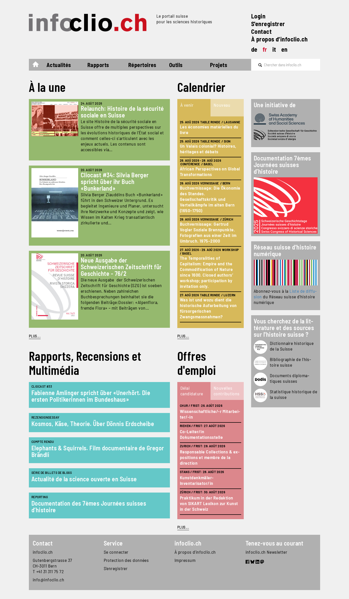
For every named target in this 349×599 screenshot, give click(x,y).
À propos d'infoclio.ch (195, 552)
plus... (183, 336)
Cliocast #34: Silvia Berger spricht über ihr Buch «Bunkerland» (115, 181)
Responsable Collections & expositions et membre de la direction (210, 457)
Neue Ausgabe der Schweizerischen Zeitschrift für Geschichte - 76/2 (121, 266)
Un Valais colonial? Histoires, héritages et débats (208, 148)
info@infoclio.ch (48, 579)
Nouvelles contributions (227, 390)
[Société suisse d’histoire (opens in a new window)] (286, 135)
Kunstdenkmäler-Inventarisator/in (197, 480)
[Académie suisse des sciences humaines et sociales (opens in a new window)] (286, 119)
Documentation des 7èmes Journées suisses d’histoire (88, 506)
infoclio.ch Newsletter (266, 552)
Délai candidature (191, 390)
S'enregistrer (268, 23)
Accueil (38, 65)
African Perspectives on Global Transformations (210, 171)
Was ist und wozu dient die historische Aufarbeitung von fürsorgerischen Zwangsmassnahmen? (208, 308)
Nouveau (222, 105)
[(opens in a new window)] (286, 273)
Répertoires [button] (142, 64)
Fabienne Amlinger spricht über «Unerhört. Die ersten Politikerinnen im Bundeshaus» (90, 396)
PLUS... (35, 336)
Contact (261, 31)
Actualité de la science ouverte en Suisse (84, 479)
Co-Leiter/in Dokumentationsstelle (201, 434)
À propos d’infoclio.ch (279, 39)
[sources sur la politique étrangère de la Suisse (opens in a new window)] (260, 379)
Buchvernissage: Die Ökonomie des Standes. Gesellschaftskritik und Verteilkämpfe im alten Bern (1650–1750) (210, 199)
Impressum (185, 560)
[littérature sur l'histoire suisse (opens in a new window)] (260, 363)
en (284, 49)
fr (265, 49)
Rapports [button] (98, 64)
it (274, 49)
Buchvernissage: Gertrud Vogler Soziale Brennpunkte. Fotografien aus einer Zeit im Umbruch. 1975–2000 (208, 232)
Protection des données (126, 560)
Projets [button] (218, 64)
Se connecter (116, 552)
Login (258, 16)
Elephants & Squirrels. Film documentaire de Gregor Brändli (97, 451)
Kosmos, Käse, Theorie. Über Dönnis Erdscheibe (92, 423)
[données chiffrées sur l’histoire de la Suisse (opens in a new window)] (260, 395)
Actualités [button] (58, 64)
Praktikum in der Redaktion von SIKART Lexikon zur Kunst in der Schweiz (209, 503)
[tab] (194, 107)
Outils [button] (176, 64)
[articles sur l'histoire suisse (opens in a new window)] (260, 347)
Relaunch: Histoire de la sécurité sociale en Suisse (122, 112)
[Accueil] (90, 22)
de (254, 49)
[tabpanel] (210, 222)
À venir (186, 105)
